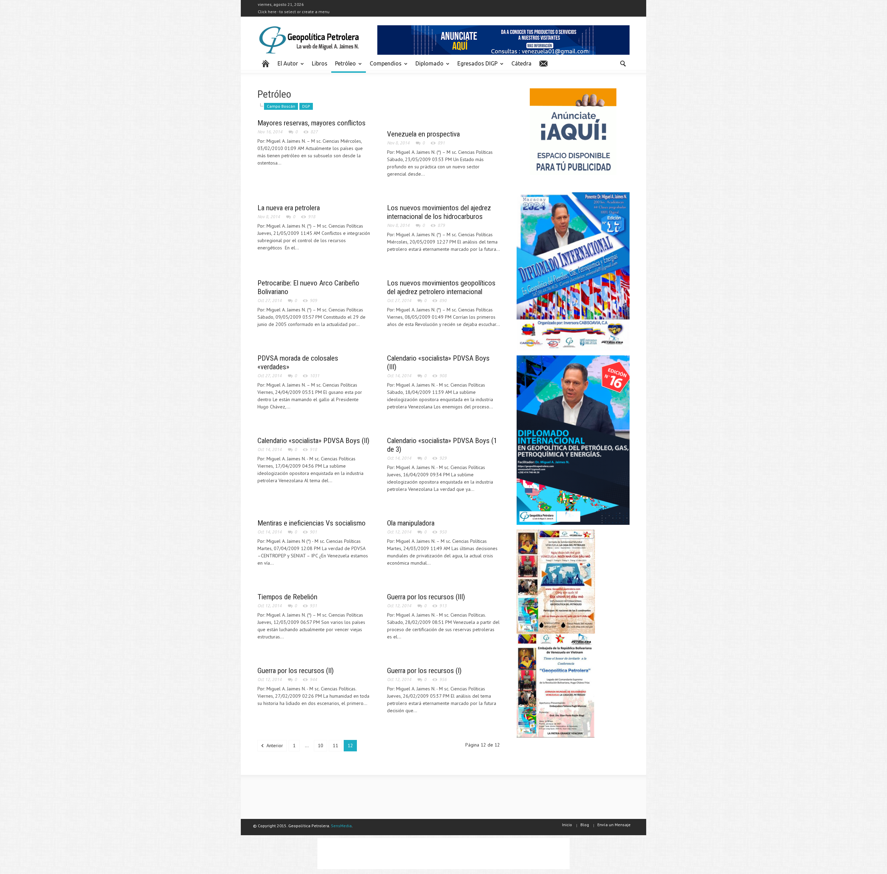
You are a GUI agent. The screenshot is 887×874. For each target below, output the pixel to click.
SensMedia (341, 825)
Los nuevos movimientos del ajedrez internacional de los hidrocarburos (439, 212)
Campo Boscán (281, 106)
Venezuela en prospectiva (423, 134)
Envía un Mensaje (614, 824)
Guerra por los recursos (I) (424, 670)
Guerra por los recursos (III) (426, 597)
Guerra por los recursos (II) (295, 670)
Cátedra (521, 63)
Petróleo (343, 66)
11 (335, 745)
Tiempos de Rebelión (287, 597)
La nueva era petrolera (288, 208)
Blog (584, 824)
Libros (319, 63)
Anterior (274, 745)
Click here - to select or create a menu (294, 11)
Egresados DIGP (476, 66)
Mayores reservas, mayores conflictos (311, 123)
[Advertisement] (443, 853)
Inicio (567, 824)
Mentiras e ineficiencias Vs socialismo (311, 523)
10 (320, 745)
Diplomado (428, 66)
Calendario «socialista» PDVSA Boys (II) (313, 440)
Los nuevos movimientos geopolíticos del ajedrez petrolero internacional (441, 287)
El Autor (286, 66)
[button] (623, 63)
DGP (306, 106)
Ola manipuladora (410, 523)
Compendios (384, 66)
